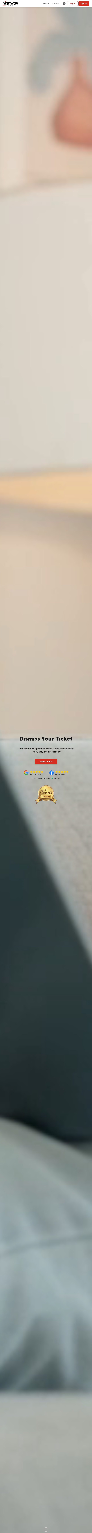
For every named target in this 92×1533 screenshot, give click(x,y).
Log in (72, 3)
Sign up (84, 3)
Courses (56, 3)
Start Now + (46, 761)
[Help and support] (64, 3)
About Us (45, 3)
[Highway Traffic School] (10, 3)
